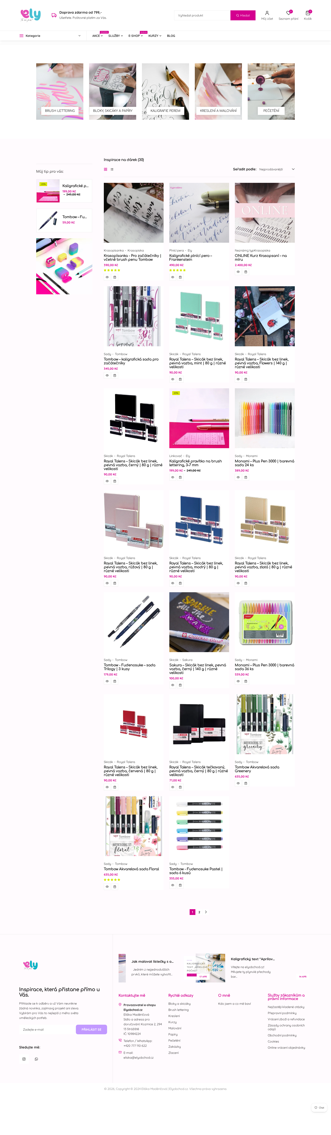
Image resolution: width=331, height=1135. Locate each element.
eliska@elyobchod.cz (139, 1057)
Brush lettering (178, 1010)
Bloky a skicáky (179, 1003)
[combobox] (215, 15)
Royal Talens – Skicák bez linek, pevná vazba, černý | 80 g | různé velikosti (133, 465)
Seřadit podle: (244, 169)
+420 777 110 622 (135, 1046)
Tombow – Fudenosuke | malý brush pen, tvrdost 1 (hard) (75, 217)
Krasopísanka (114, 250)
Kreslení (174, 1016)
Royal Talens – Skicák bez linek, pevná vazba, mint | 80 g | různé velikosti (197, 363)
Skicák (174, 354)
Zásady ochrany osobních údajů (286, 1027)
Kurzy (172, 1022)
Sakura (187, 660)
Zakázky (174, 1046)
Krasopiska (136, 250)
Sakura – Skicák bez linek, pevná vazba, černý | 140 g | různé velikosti (197, 669)
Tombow (121, 354)
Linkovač (175, 456)
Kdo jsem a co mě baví (234, 1003)
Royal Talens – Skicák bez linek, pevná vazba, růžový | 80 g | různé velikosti (130, 567)
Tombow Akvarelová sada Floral (131, 869)
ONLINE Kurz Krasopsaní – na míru (261, 257)
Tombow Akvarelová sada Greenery (257, 769)
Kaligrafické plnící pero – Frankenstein (190, 257)
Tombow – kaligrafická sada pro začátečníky (131, 361)
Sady (107, 354)
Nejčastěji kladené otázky (286, 1007)
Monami (251, 456)
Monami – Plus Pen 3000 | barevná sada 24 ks (264, 463)
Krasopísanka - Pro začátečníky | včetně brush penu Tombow (132, 257)
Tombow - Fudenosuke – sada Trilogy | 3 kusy (129, 667)
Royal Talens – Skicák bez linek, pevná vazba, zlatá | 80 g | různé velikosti (263, 567)
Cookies (273, 1041)
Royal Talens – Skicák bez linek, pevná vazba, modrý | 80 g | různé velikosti (196, 567)
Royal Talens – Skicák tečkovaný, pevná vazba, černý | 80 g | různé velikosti (198, 771)
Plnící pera (176, 250)
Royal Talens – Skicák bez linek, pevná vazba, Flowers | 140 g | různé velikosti (261, 363)
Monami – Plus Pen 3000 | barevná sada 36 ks (264, 667)
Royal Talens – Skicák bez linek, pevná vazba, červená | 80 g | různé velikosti (130, 771)
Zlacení (173, 1053)
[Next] (206, 912)
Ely (190, 250)
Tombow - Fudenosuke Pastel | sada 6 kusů (196, 871)
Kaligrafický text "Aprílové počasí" (190, 959)
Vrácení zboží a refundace (286, 1019)
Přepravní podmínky (282, 1013)
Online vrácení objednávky (286, 1047)
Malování (174, 1028)
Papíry (173, 1034)
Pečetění (174, 1040)
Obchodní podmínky (282, 1035)
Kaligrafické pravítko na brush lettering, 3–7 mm (195, 463)
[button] (308, 15)
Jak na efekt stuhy (283, 961)
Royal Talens (191, 354)
